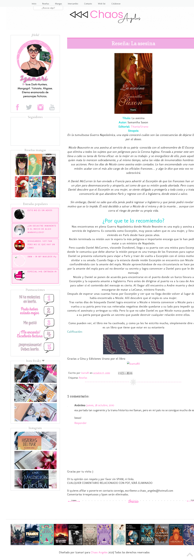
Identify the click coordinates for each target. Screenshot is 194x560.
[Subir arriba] (190, 555)
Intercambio (73, 3)
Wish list (101, 3)
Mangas (58, 3)
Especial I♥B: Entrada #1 (42, 271)
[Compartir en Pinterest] (131, 373)
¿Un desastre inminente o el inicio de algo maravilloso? (42, 229)
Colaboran (115, 3)
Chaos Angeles (99, 552)
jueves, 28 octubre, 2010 (100, 405)
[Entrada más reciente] (74, 501)
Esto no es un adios (40, 210)
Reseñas (45, 3)
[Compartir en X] (125, 373)
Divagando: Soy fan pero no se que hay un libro (41, 244)
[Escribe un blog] (122, 373)
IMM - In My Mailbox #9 (42, 256)
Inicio (34, 3)
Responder (80, 423)
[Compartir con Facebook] (128, 373)
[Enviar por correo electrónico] (119, 373)
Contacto (88, 3)
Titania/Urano (139, 126)
